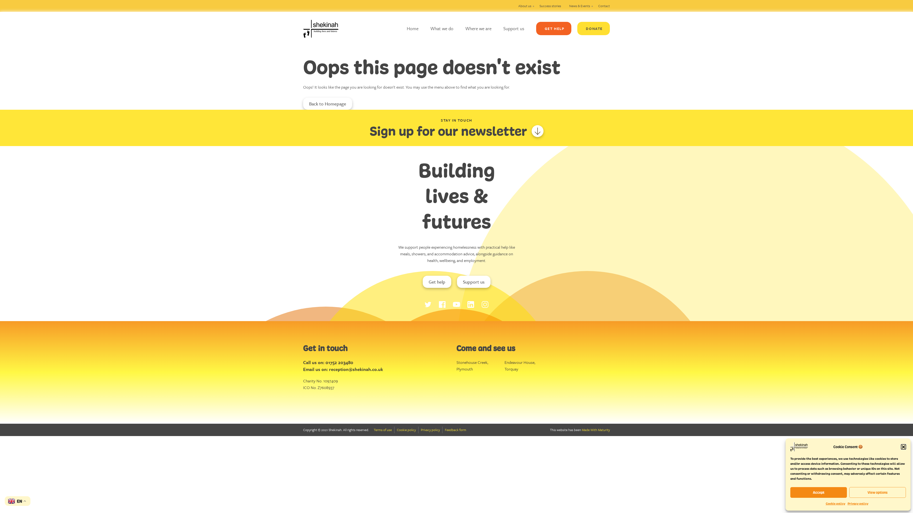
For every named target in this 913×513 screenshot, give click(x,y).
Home (412, 28)
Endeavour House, (520, 362)
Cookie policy (835, 504)
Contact (604, 5)
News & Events (579, 5)
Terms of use (383, 429)
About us (524, 5)
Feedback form (455, 429)
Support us (513, 28)
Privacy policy (858, 504)
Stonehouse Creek (471, 362)
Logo (324, 28)
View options (878, 492)
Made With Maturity (596, 429)
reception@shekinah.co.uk (356, 369)
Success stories (550, 5)
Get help (437, 282)
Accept (818, 492)
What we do (441, 28)
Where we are (478, 28)
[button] (903, 446)
